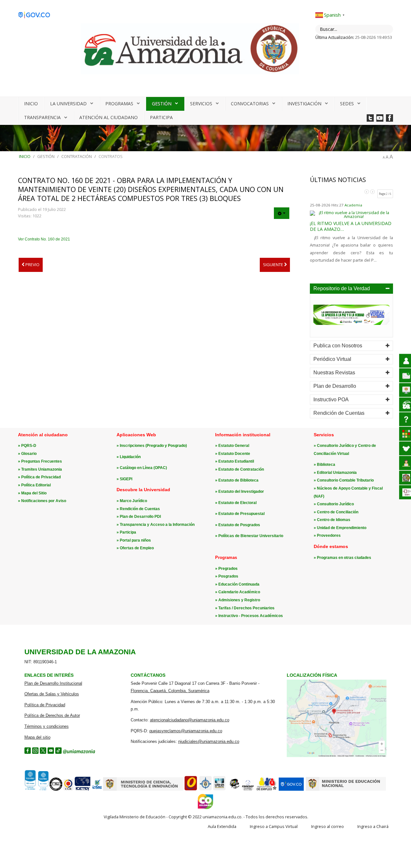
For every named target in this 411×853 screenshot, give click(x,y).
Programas (119, 103)
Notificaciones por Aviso (43, 501)
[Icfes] (97, 789)
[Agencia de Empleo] (266, 789)
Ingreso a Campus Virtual (274, 826)
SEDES (347, 103)
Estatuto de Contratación (241, 469)
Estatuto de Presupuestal (241, 513)
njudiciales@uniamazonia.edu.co (208, 741)
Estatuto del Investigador (241, 491)
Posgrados (228, 576)
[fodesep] (247, 789)
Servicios (201, 103)
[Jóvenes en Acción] (234, 789)
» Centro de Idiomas (332, 520)
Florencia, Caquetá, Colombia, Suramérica (170, 690)
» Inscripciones (131, 445)
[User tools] (281, 213)
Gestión (161, 103)
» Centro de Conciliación (336, 512)
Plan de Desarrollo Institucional (53, 683)
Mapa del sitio (37, 737)
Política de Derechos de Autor (52, 715)
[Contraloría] (68, 789)
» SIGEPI (124, 479)
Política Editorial (36, 485)
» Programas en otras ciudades (342, 557)
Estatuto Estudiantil (236, 461)
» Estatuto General (232, 445)
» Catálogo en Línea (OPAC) (142, 468)
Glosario (29, 453)
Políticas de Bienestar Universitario (250, 536)
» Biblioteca (324, 464)
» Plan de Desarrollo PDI (139, 516)
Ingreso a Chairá (373, 826)
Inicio (31, 103)
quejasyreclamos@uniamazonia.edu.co (185, 730)
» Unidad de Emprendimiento (340, 528)
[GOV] (291, 789)
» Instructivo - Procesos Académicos (249, 616)
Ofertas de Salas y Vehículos (51, 694)
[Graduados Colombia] (190, 789)
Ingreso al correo (327, 826)
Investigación (304, 103)
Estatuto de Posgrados (239, 525)
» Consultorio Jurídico (334, 504)
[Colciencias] (143, 789)
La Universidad (68, 103)
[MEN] (346, 789)
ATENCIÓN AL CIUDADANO (108, 117)
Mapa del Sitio (34, 493)
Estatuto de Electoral (237, 502)
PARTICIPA (161, 117)
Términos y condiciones (46, 726)
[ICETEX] (82, 789)
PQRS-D (28, 445)
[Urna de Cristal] (219, 789)
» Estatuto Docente (232, 453)
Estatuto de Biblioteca (238, 480)
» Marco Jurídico (132, 501)
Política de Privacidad (41, 477)
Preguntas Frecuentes (41, 461)
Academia (353, 205)
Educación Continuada (238, 584)
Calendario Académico (239, 592)
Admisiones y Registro (239, 600)
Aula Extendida (222, 826)
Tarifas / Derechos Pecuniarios (246, 608)
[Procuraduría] (205, 789)
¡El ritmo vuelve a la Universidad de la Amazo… (350, 226)
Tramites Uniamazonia (41, 469)
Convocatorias (250, 103)
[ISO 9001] (35, 789)
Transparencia (42, 117)
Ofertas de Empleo (137, 548)
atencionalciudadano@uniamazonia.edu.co (189, 720)
